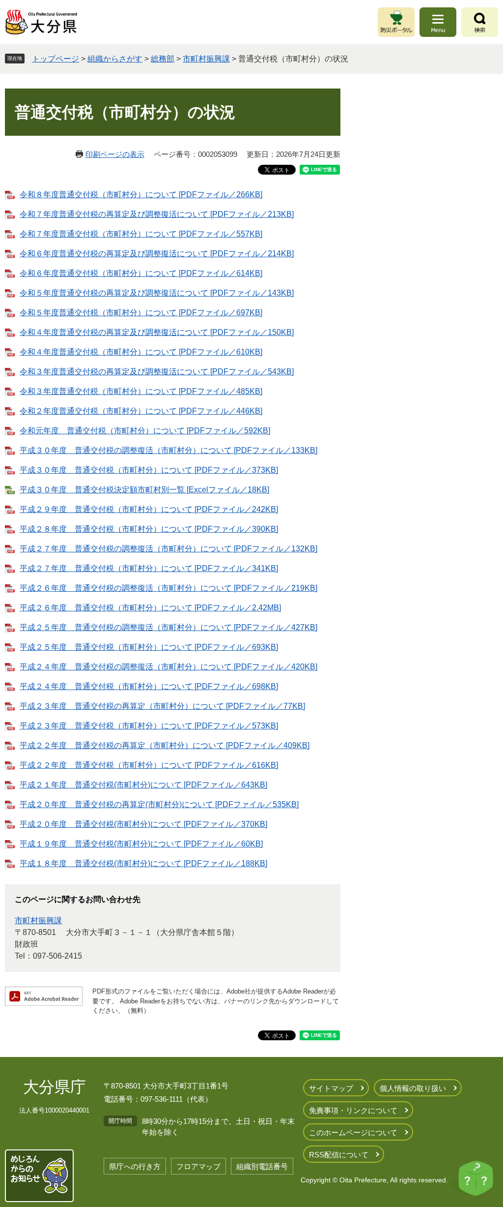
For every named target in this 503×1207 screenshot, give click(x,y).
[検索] (479, 22)
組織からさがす (114, 59)
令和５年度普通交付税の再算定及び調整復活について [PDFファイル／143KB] (157, 293)
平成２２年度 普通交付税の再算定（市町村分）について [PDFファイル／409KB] (164, 745)
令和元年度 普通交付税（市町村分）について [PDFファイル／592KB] (145, 430)
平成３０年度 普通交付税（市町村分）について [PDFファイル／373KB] (149, 470)
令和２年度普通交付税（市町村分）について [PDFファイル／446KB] (141, 411)
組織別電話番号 (262, 1166)
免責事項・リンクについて (353, 1110)
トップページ (55, 59)
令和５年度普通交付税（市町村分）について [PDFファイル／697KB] (141, 312)
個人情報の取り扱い (413, 1088)
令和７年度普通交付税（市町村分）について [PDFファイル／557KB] (141, 234)
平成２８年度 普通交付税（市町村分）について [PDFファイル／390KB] (149, 529)
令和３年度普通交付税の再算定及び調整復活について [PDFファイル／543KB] (157, 371)
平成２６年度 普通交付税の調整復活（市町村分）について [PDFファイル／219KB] (168, 588)
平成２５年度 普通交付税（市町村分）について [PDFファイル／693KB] (149, 647)
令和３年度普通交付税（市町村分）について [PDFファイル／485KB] (141, 391)
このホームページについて (353, 1132)
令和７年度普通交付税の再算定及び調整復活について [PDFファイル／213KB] (157, 214)
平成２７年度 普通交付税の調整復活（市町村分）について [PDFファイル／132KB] (168, 548)
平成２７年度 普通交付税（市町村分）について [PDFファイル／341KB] (149, 568)
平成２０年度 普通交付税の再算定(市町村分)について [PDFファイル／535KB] (159, 804)
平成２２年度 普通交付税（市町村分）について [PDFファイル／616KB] (149, 765)
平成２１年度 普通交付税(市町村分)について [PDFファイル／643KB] (143, 785)
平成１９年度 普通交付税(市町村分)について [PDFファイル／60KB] (141, 844)
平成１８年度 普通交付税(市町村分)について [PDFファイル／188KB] (143, 863)
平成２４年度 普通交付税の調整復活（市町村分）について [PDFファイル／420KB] (168, 667)
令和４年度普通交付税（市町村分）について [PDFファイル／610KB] (141, 352)
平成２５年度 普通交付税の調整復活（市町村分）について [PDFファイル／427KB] (168, 627)
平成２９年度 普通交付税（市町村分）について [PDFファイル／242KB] (149, 509)
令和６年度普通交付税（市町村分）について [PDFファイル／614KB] (141, 273)
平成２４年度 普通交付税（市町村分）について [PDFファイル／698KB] (149, 686)
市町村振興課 (206, 59)
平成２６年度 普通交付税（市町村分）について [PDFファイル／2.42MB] (150, 608)
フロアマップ (198, 1166)
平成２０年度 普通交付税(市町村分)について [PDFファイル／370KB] (143, 824)
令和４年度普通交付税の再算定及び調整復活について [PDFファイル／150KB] (157, 332)
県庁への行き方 (135, 1166)
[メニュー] (437, 22)
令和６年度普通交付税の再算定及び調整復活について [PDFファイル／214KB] (157, 253)
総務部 (162, 59)
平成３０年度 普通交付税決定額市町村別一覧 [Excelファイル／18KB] (144, 489)
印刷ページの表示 (114, 154)
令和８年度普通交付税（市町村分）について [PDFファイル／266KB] (141, 194)
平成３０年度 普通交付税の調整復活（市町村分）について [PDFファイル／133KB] (168, 450)
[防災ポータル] (396, 22)
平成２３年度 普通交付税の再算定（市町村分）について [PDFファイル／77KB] (162, 706)
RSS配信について (338, 1154)
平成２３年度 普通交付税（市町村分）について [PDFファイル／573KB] (149, 726)
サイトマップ (331, 1088)
